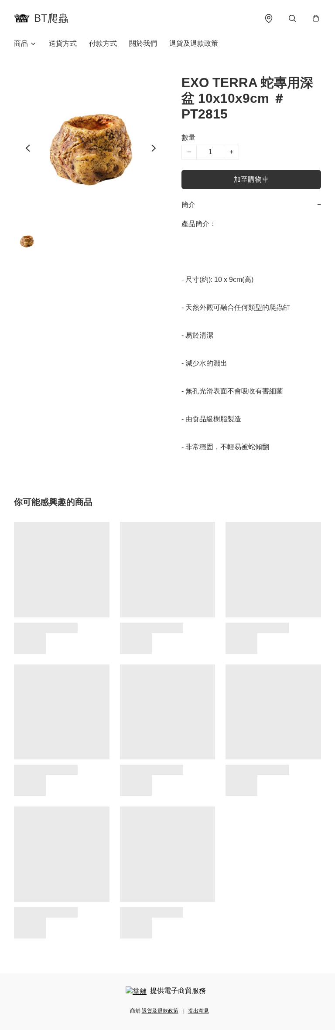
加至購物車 (251, 179)
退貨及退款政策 (193, 43)
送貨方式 (63, 43)
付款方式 (103, 43)
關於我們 (143, 43)
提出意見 (198, 1011)
